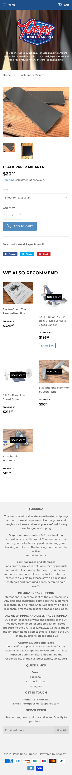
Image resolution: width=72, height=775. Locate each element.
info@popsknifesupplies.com (40, 703)
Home (7, 74)
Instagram (36, 686)
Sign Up (62, 730)
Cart (66, 4)
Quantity (9, 207)
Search (36, 672)
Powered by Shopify (53, 753)
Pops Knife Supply (24, 753)
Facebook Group (36, 681)
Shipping (9, 179)
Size (5, 190)
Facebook (36, 676)
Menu (11, 4)
